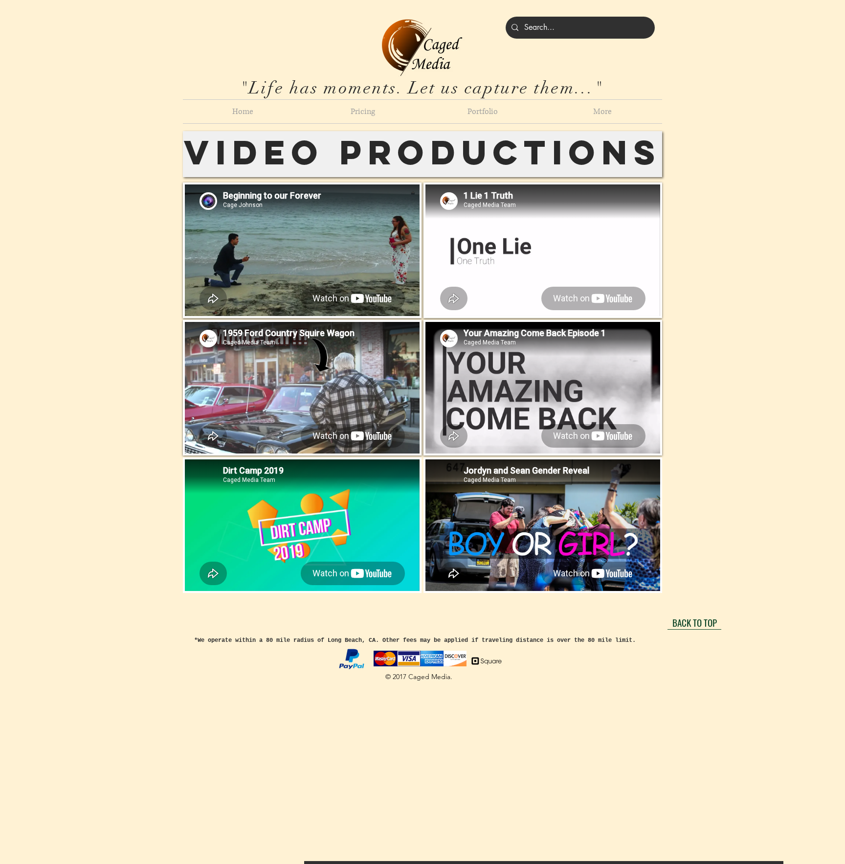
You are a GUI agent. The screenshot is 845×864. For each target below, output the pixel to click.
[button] (362, 111)
